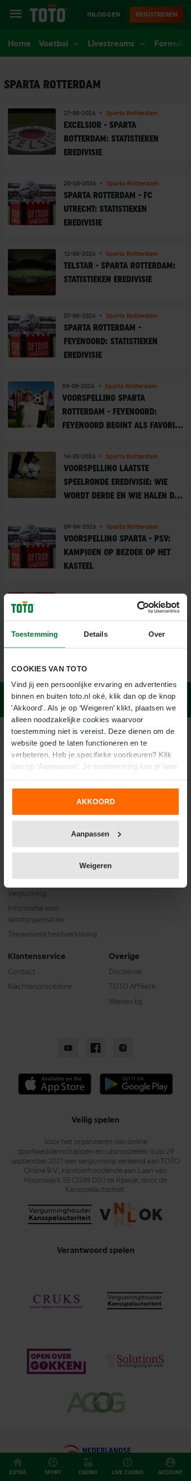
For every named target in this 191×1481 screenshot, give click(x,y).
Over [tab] (156, 634)
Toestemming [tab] (34, 634)
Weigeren (95, 865)
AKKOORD (95, 801)
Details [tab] (96, 634)
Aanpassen (90, 833)
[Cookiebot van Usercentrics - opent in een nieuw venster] (137, 607)
